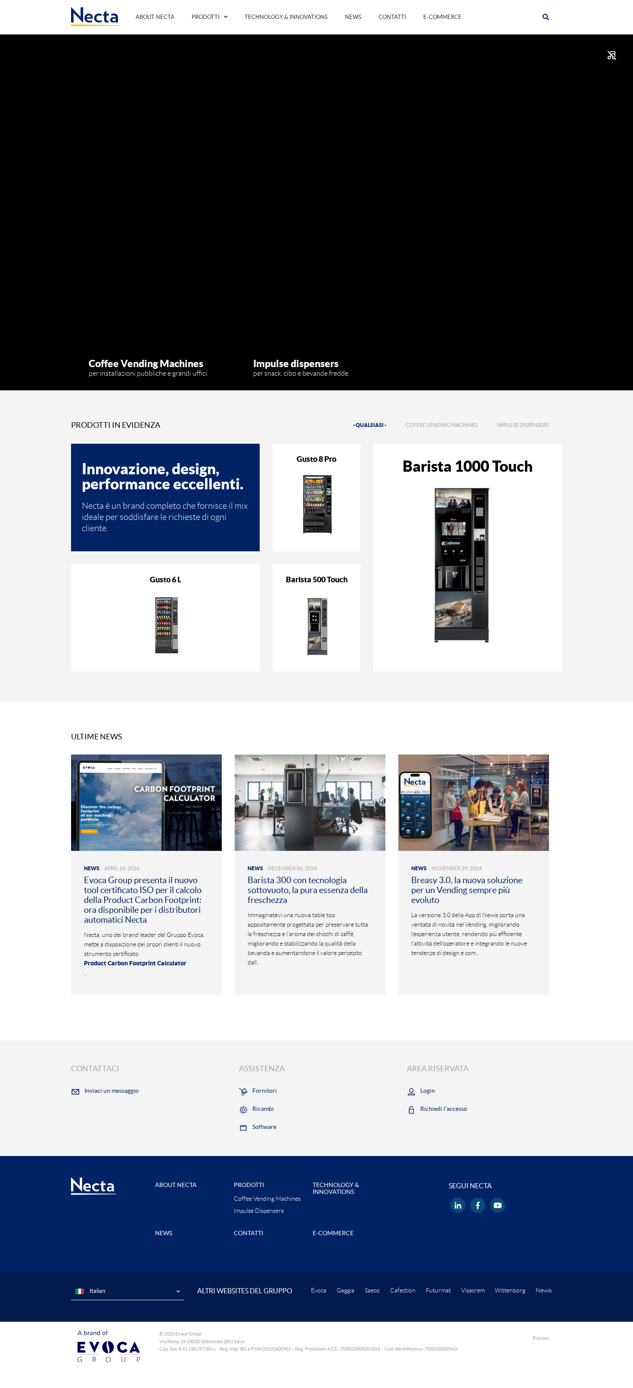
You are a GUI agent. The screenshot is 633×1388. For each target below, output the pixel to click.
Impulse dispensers (523, 425)
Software (264, 1126)
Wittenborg (510, 1290)
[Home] (96, 16)
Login (427, 1090)
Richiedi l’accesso (443, 1108)
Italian (96, 1291)
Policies (541, 1338)
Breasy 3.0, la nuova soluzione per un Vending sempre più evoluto (466, 890)
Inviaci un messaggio (111, 1090)
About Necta (155, 17)
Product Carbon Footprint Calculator (135, 963)
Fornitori (264, 1090)
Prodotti (206, 17)
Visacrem (473, 1290)
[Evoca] (109, 1345)
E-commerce (442, 17)
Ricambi (263, 1108)
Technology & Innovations (286, 17)
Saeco (372, 1290)
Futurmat (438, 1290)
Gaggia (345, 1290)
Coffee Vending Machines (442, 425)
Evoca (318, 1290)
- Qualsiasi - (369, 425)
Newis (544, 1290)
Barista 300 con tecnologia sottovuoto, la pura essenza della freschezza (308, 890)
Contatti (392, 17)
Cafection (403, 1290)
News (353, 17)
